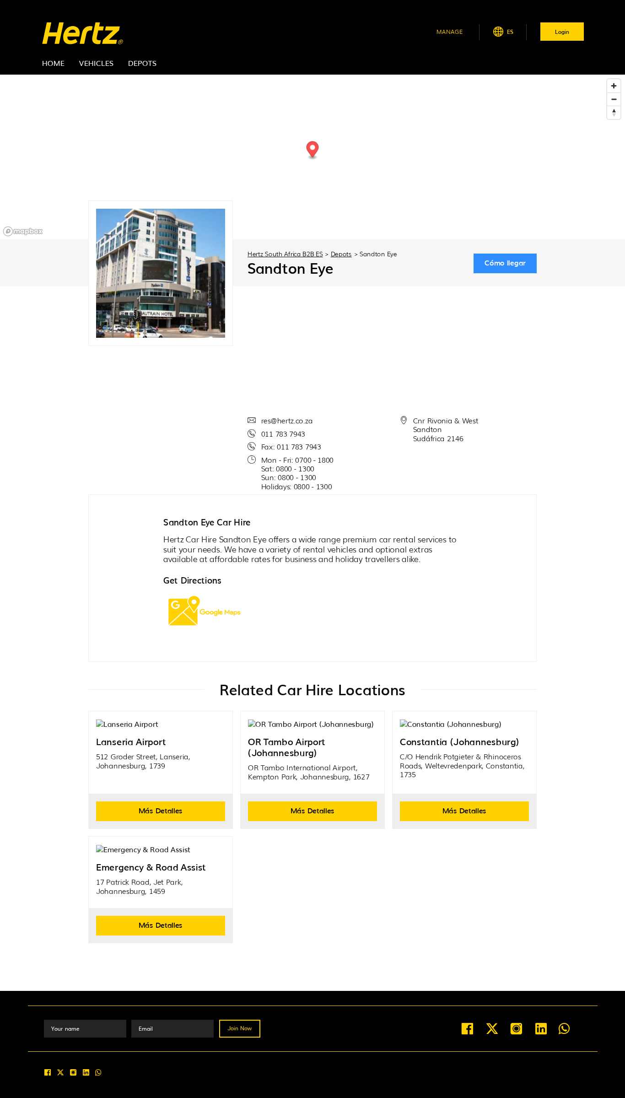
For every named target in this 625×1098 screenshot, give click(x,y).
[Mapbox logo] (23, 231)
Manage (449, 31)
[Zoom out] (613, 99)
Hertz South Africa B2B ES (285, 253)
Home (53, 62)
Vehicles (96, 62)
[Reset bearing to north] (613, 112)
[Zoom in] (613, 85)
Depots (142, 62)
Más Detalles (161, 810)
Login (562, 31)
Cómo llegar (505, 262)
